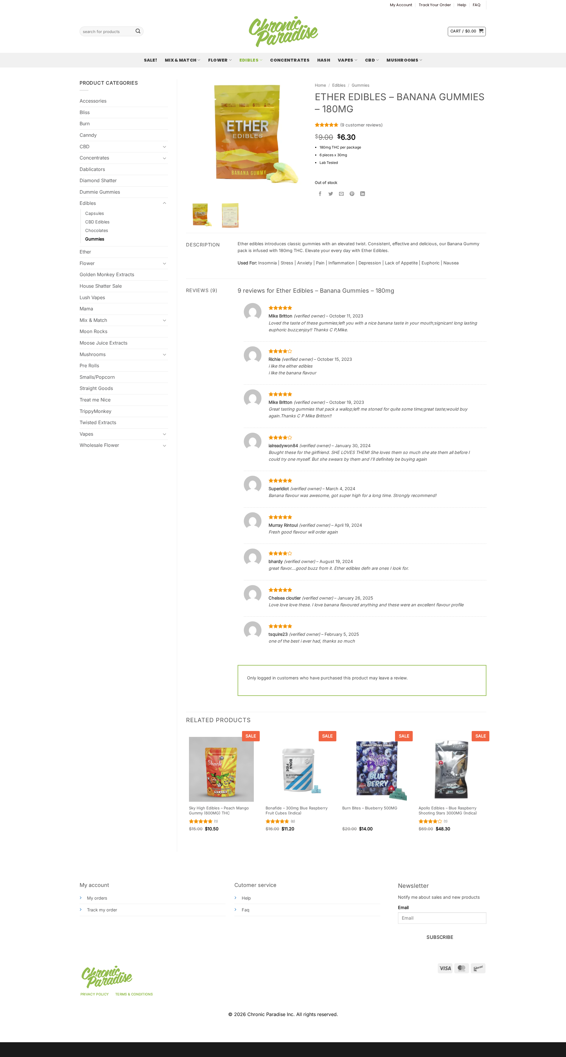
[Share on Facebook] (320, 194)
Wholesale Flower (99, 445)
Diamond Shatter (98, 180)
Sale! (150, 60)
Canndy (88, 135)
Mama (86, 309)
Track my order (102, 909)
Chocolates (96, 230)
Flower (218, 60)
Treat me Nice (95, 400)
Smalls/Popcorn (97, 377)
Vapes (345, 60)
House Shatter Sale (101, 286)
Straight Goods (96, 388)
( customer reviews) (361, 124)
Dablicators (92, 169)
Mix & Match (180, 60)
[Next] (486, 786)
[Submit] (138, 32)
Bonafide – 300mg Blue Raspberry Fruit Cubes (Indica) (297, 810)
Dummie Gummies (100, 192)
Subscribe (440, 937)
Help (462, 4)
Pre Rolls (89, 365)
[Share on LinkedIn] (363, 194)
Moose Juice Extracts (103, 343)
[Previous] (186, 786)
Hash (323, 60)
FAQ (477, 4)
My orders (97, 897)
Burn (85, 123)
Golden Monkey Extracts (107, 274)
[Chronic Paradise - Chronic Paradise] (283, 31)
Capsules (94, 213)
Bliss (85, 112)
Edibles (249, 60)
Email (403, 907)
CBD (370, 60)
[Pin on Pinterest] (352, 194)
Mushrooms (402, 60)
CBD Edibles (97, 221)
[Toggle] (164, 146)
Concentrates (289, 60)
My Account (401, 4)
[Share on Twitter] (331, 194)
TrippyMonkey (95, 411)
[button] (467, 31)
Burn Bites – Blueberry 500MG (369, 808)
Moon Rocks (93, 331)
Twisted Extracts (98, 422)
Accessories (93, 101)
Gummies (94, 238)
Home (320, 85)
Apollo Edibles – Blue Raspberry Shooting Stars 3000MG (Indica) (448, 810)
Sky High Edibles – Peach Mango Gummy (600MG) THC (219, 810)
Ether (85, 252)
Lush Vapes (92, 297)
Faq (245, 909)
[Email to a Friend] (341, 194)
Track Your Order (435, 4)
